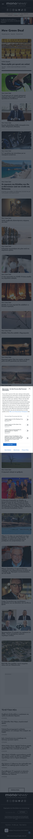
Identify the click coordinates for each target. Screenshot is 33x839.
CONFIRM (10, 444)
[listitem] (16, 416)
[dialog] (16, 419)
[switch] (27, 419)
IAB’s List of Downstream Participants (18, 411)
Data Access (16, 450)
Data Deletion (8, 450)
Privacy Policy (25, 450)
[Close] (30, 389)
